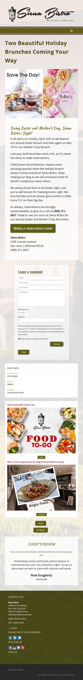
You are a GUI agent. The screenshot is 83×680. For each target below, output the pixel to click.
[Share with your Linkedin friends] (15, 637)
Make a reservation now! (33, 228)
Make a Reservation (17, 618)
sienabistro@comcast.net (20, 614)
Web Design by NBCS (15, 670)
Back (40, 523)
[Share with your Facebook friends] (10, 637)
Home (14, 628)
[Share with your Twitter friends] (20, 637)
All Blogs (41, 530)
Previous (41, 515)
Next (41, 457)
